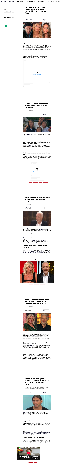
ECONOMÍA (29, 1)
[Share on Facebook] (43, 19)
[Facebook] (5, 11)
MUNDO (37, 1)
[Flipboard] (10, 11)
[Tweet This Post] (45, 19)
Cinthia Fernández (30, 134)
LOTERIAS (52, 1)
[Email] (13, 11)
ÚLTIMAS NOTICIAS (18, 1)
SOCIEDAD (33, 1)
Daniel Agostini (25, 412)
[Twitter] (8, 11)
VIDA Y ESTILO (58, 1)
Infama (35, 462)
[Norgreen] (9, 26)
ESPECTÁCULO (47, 1)
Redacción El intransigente (29, 19)
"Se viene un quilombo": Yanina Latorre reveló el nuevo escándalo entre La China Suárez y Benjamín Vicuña (8, 8)
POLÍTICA (24, 1)
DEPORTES (41, 1)
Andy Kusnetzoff (28, 228)
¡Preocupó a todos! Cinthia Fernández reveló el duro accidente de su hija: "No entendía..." (9, 18)
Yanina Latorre (36, 42)
